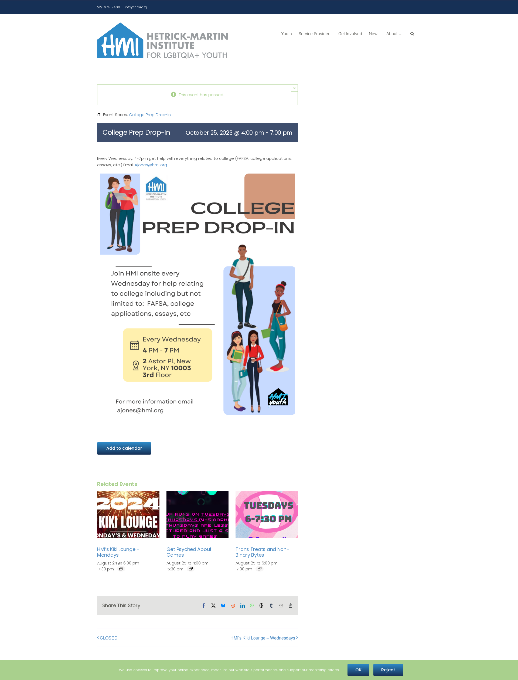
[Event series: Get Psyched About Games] (191, 568)
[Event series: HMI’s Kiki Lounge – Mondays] (121, 568)
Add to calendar (124, 448)
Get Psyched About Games (189, 552)
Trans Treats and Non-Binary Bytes (262, 552)
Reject (388, 670)
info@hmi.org (136, 7)
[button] (412, 33)
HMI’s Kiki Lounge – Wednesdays (262, 638)
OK (358, 670)
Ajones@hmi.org (151, 165)
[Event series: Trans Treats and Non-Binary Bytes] (259, 568)
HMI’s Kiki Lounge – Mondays (118, 552)
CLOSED (109, 638)
